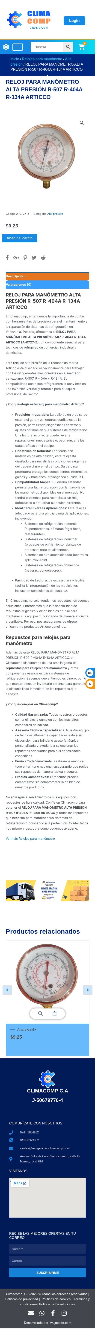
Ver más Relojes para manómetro (30, 838)
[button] (82, 123)
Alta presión (55, 213)
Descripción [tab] (15, 276)
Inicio (14, 59)
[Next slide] (87, 990)
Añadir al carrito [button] (54, 1014)
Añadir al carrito (20, 238)
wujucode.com (60, 1322)
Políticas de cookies (56, 1299)
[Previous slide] (7, 990)
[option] (47, 998)
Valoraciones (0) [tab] (19, 284)
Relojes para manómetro (42, 59)
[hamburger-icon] (17, 47)
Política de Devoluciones (57, 1304)
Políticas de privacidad (21, 1299)
